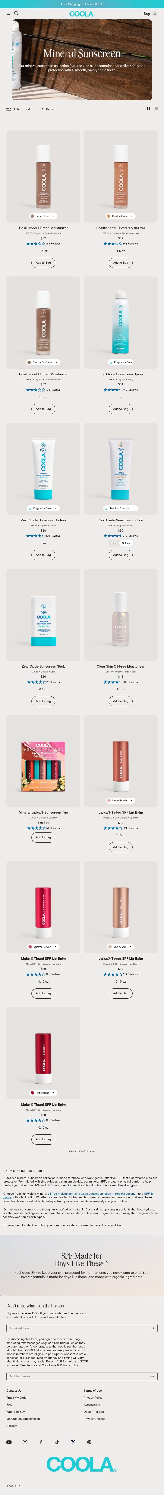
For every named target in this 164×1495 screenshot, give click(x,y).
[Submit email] (151, 1328)
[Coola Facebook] (41, 1442)
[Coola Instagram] (25, 1442)
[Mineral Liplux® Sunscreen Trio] (43, 761)
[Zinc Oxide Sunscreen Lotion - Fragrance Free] (43, 469)
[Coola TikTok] (57, 1442)
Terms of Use (93, 1390)
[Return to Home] (82, 14)
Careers (11, 1425)
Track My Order (17, 1397)
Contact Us (13, 1390)
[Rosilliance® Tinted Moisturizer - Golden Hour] (121, 176)
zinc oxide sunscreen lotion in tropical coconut (105, 1193)
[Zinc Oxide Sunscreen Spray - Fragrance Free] (121, 322)
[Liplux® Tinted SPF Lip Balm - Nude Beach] (121, 761)
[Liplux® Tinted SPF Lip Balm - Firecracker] (43, 1053)
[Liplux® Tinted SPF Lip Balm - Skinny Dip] (121, 907)
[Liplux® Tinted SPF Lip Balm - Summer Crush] (43, 907)
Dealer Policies (94, 1411)
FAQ (9, 1404)
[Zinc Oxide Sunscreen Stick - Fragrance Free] (43, 615)
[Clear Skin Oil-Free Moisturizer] (121, 615)
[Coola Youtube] (9, 1442)
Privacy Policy (93, 1397)
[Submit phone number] (151, 1376)
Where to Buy (15, 1411)
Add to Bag (43, 262)
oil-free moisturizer (60, 1193)
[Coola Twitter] (73, 1442)
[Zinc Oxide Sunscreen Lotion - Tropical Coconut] (121, 469)
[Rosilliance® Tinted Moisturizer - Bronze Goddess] (43, 322)
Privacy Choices (94, 1418)
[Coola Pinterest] (89, 1442)
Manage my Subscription (23, 1418)
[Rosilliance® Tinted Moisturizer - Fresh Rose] (43, 176)
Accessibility (92, 1404)
